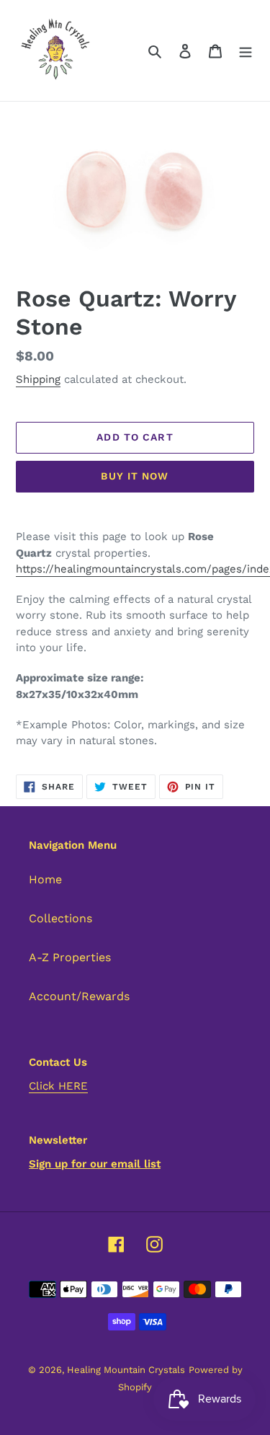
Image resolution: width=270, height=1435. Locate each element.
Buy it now (134, 476)
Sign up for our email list (95, 1163)
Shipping (38, 379)
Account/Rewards (79, 996)
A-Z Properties (70, 957)
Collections (60, 918)
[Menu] (245, 50)
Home (45, 879)
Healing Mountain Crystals (126, 1369)
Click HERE (58, 1085)
